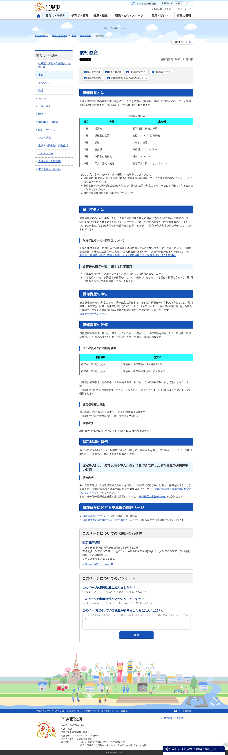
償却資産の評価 (162, 72)
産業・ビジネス (161, 15)
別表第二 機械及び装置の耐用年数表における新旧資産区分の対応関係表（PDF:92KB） (127, 255)
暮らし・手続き (55, 15)
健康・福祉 (100, 15)
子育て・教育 (80, 15)
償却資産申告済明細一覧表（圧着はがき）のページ (111, 519)
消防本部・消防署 (48, 122)
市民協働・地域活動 (49, 169)
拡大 (188, 3)
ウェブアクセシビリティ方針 (111, 711)
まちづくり (44, 82)
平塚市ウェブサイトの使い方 (80, 711)
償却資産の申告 (139, 72)
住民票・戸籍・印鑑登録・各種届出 (54, 65)
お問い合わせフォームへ (96, 564)
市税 (74, 35)
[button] (194, 749)
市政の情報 (184, 15)
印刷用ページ (181, 42)
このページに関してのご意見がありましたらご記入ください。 (123, 610)
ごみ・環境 (44, 137)
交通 (40, 90)
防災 (40, 114)
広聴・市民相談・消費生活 (53, 145)
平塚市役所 (72, 719)
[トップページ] (38, 15)
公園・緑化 (44, 106)
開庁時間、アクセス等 (174, 718)
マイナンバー (45, 153)
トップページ (41, 35)
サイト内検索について (115, 28)
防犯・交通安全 (47, 130)
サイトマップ (184, 9)
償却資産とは (93, 72)
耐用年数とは (114, 72)
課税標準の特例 (94, 78)
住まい (42, 98)
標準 (180, 3)
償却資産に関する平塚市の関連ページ (128, 78)
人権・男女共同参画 (49, 161)
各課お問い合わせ (162, 9)
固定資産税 (85, 35)
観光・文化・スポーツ (129, 15)
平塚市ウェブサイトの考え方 (50, 711)
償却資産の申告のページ (93, 313)
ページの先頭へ (185, 711)
